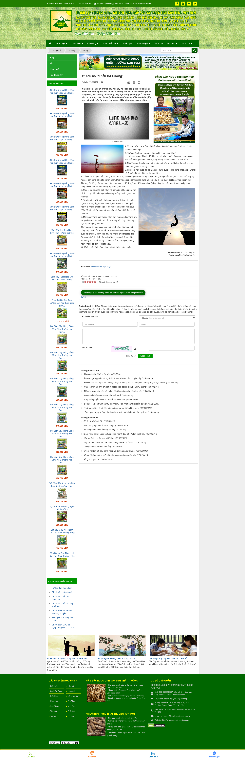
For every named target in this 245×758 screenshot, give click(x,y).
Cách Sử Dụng (56, 691)
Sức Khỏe (54, 696)
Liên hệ (71, 686)
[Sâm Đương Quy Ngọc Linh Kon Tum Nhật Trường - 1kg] (62, 563)
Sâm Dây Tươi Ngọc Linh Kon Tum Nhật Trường (62, 278)
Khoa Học (54, 701)
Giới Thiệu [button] (61, 43)
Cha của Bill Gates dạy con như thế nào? (102, 395)
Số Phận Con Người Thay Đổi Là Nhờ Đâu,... (68, 658)
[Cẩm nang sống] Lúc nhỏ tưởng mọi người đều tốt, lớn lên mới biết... (114, 433)
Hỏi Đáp (71, 716)
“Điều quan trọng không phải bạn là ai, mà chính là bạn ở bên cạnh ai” (115, 412)
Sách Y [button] (157, 43)
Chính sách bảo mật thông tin (61, 598)
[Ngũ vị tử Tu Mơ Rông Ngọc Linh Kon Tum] (62, 516)
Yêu (51, 63)
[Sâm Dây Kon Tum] (175, 108)
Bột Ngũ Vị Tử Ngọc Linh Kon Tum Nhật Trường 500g (62, 531)
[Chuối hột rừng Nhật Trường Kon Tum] (96, 726)
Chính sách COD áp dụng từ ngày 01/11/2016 (63, 626)
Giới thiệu (54, 686)
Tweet (83, 296)
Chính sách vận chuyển (62, 592)
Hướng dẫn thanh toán (62, 587)
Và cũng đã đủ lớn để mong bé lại (99, 429)
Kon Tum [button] (171, 43)
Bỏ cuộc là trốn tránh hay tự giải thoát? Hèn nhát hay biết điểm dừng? (115, 403)
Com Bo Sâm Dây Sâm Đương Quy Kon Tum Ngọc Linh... (62, 303)
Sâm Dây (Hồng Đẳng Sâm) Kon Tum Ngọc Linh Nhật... (62, 91)
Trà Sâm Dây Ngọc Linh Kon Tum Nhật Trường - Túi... (62, 484)
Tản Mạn (53, 711)
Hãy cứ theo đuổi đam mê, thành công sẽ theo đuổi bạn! (109, 442)
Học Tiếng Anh (56, 74)
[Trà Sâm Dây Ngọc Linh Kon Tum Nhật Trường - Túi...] (62, 493)
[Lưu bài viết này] (139, 82)
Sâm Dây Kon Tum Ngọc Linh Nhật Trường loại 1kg (62, 231)
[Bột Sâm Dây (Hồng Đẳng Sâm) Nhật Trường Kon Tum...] (62, 338)
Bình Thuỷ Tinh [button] (110, 43)
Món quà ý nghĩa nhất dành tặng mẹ (100, 425)
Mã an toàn (87, 347)
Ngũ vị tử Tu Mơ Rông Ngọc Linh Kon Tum (61, 508)
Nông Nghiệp (73, 696)
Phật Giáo (72, 711)
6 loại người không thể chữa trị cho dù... (117, 658)
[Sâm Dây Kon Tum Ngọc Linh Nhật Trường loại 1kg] (62, 239)
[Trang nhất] (50, 43)
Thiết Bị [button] (126, 43)
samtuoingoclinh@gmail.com (110, 3)
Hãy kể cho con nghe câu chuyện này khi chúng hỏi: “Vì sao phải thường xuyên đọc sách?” (125, 382)
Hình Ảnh (71, 691)
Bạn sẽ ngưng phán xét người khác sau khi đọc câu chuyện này (112, 378)
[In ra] (134, 82)
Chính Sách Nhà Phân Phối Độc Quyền (62, 612)
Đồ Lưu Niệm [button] (142, 43)
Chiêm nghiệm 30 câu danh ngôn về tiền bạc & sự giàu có (110, 450)
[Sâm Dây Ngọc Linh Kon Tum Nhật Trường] (96, 693)
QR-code (55, 743)
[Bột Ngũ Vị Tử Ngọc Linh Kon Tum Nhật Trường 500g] (62, 539)
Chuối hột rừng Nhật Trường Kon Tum (110, 713)
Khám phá (54, 69)
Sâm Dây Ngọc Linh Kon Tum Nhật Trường (112, 680)
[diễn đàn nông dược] (138, 61)
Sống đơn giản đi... (92, 459)
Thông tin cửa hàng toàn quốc (63, 619)
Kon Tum (71, 706)
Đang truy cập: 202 (70, 743)
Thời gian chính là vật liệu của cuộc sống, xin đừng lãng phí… (112, 408)
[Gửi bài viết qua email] (129, 82)
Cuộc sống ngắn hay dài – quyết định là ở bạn (104, 399)
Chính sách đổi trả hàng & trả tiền (62, 605)
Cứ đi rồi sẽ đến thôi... (93, 421)
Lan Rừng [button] (92, 43)
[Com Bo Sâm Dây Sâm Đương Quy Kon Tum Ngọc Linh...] (62, 312)
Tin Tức (53, 716)
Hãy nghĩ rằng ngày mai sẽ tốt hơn (99, 438)
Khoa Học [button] (186, 43)
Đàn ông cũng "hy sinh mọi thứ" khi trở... (169, 658)
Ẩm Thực (71, 701)
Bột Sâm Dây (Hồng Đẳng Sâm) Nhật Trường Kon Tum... (62, 329)
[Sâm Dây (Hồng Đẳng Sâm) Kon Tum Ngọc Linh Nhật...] (62, 99)
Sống (52, 57)
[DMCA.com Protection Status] (156, 725)
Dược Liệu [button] (77, 43)
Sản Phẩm (54, 706)
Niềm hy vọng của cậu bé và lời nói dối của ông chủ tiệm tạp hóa (113, 391)
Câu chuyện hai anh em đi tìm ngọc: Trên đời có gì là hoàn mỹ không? (115, 386)
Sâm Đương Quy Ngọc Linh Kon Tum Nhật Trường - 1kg (62, 554)
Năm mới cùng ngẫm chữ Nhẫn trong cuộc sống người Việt (110, 455)
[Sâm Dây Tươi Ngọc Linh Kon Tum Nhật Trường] (62, 286)
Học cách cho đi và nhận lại (96, 374)
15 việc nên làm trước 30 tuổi (97, 446)
